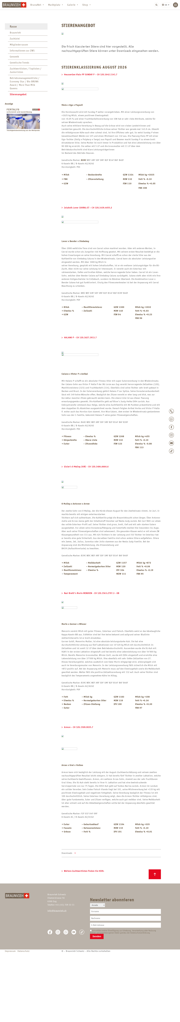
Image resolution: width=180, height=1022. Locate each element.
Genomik (14, 56)
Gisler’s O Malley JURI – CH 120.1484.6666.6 (86, 466)
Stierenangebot (18, 94)
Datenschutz (24, 951)
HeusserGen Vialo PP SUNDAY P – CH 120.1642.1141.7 (90, 74)
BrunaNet (35, 4)
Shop (85, 4)
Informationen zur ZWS (22, 50)
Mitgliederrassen (19, 44)
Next (39, 120)
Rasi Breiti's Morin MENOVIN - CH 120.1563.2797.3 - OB (91, 593)
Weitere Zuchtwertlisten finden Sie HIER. (84, 871)
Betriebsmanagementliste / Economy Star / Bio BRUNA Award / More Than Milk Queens (24, 83)
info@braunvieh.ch (57, 910)
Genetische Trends (19, 62)
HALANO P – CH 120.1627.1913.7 (80, 337)
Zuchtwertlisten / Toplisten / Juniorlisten (25, 70)
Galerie (71, 4)
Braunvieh (15, 32)
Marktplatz (54, 4)
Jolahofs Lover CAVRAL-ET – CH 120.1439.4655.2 (88, 207)
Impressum (11, 951)
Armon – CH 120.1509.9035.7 (78, 727)
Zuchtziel (15, 38)
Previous (7, 120)
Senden (96, 936)
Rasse (13, 26)
